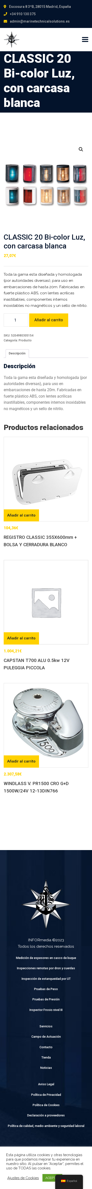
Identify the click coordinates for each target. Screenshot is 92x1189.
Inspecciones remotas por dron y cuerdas (46, 968)
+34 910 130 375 (23, 14)
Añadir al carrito (48, 320)
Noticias (46, 1068)
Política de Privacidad (46, 1095)
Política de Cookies (46, 1105)
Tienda (46, 1057)
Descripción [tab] (17, 353)
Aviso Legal (46, 1084)
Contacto (46, 1047)
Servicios (46, 1026)
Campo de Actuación (46, 1036)
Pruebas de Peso (46, 989)
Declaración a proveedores (46, 1115)
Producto (25, 340)
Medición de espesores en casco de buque (46, 958)
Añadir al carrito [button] (21, 515)
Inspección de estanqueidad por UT (46, 979)
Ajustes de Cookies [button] (23, 1178)
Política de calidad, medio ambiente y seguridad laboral (46, 1126)
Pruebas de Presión (46, 999)
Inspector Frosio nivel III (46, 1010)
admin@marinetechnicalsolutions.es (40, 21)
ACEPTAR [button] (52, 1178)
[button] (81, 149)
